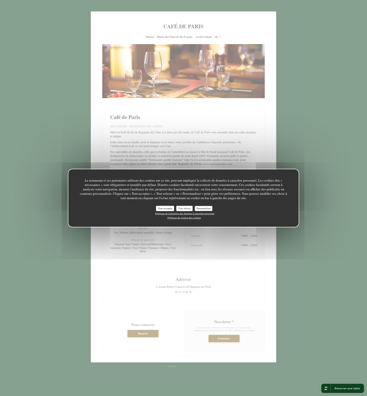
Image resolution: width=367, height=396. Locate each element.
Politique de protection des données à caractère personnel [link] (184, 213)
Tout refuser (184, 208)
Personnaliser (203, 208)
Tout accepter (165, 208)
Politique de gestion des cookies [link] (184, 217)
